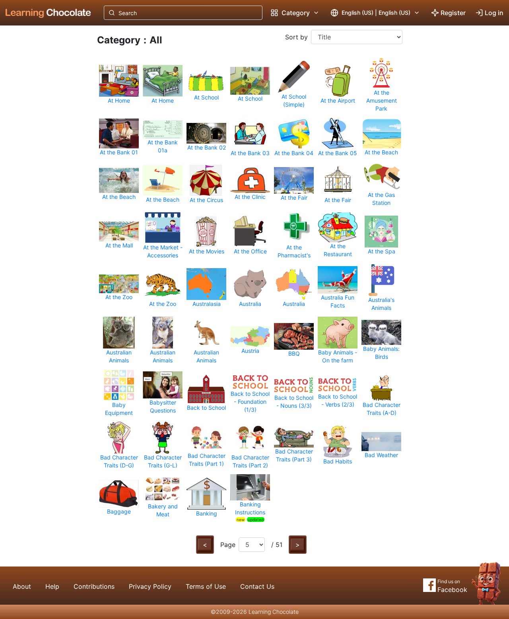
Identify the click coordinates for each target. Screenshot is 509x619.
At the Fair (294, 197)
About (22, 586)
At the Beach (381, 152)
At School (206, 97)
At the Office (250, 251)
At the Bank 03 (250, 153)
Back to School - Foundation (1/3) (250, 401)
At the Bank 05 (337, 153)
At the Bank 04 (293, 153)
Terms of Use (206, 586)
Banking (206, 513)
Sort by (296, 37)
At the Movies (206, 251)
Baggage (119, 511)
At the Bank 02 (206, 147)
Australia (250, 303)
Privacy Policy (150, 586)
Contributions (94, 586)
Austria (250, 350)
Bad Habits (337, 461)
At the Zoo (118, 297)
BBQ (294, 353)
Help (52, 586)
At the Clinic (250, 196)
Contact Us (257, 586)
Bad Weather (381, 455)
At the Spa (381, 251)
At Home (119, 100)
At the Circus (206, 200)
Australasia (206, 303)
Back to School (206, 407)
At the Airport (338, 100)
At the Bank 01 (119, 152)
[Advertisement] (42, 157)
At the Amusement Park (381, 100)
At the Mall (119, 245)
